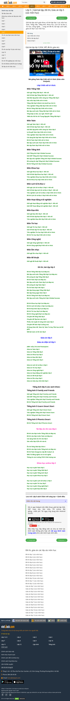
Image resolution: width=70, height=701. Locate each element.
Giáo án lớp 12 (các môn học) (35, 615)
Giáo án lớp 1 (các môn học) (34, 586)
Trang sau (61, 18)
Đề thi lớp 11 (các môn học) (34, 581)
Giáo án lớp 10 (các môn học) (35, 610)
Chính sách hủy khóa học (9, 661)
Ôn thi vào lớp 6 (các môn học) (11, 35)
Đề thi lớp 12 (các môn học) (34, 583)
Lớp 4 (26, 6)
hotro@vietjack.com (14, 678)
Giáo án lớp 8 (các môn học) (34, 605)
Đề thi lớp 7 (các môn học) (34, 570)
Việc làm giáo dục (59, 2)
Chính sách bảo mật (7, 651)
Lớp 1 (8, 6)
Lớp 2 (14, 6)
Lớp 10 (62, 6)
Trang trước (31, 18)
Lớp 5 (32, 6)
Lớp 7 (44, 6)
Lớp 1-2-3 (4, 637)
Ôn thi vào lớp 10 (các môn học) (11, 49)
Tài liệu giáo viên (40, 620)
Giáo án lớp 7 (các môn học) (34, 602)
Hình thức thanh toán (8, 655)
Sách (52, 620)
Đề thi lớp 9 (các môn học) (34, 576)
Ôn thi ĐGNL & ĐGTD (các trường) (12, 64)
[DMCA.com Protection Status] (21, 698)
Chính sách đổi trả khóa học (10, 658)
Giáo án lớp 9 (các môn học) (34, 607)
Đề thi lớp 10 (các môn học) (34, 578)
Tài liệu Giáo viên (7, 13)
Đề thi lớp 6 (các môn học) (34, 568)
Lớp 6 (38, 6)
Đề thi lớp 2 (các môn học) (34, 557)
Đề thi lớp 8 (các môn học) (34, 573)
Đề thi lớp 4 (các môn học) (34, 562)
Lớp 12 (4, 58)
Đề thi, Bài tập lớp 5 (33, 38)
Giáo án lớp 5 (31, 41)
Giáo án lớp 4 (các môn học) (34, 594)
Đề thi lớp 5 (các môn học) (34, 565)
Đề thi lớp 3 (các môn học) (34, 560)
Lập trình (36, 644)
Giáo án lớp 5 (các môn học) (34, 597)
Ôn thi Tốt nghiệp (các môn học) (11, 61)
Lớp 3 (20, 6)
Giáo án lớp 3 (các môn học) (34, 591)
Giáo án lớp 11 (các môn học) (35, 613)
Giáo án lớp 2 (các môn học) (34, 589)
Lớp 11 (4, 55)
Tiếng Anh (52, 644)
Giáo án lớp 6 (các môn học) (34, 599)
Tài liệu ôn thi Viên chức (9, 66)
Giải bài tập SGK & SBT (22, 620)
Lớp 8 (50, 6)
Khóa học (63, 620)
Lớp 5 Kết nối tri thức (33, 36)
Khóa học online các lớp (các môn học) (11, 17)
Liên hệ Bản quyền (7, 664)
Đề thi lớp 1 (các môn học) (34, 554)
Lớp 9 (56, 6)
